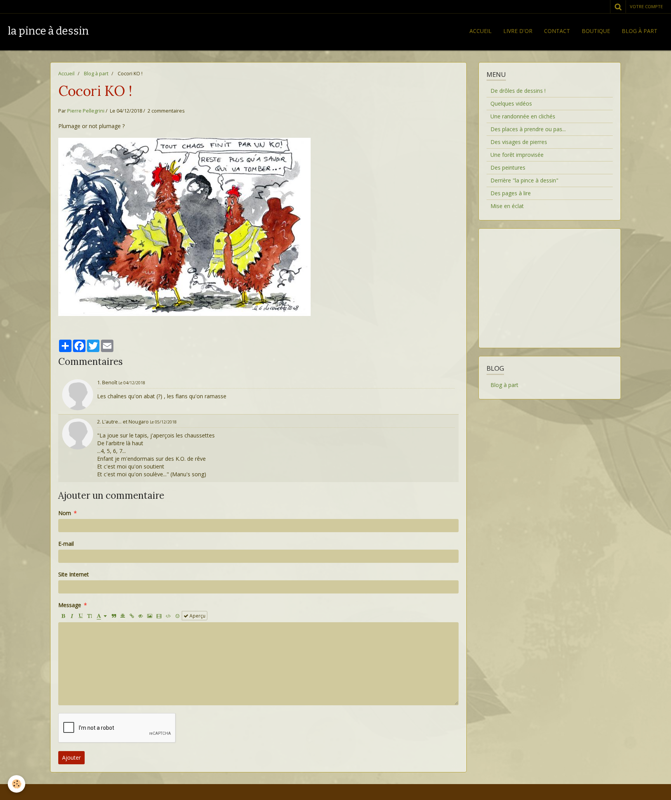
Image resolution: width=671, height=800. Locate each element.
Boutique (596, 31)
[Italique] (71, 615)
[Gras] (63, 615)
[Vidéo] (159, 615)
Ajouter (71, 757)
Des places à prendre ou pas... (528, 129)
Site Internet (73, 574)
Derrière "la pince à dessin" (524, 180)
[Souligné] (80, 615)
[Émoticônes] (177, 615)
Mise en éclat (507, 206)
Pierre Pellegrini (85, 111)
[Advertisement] (549, 283)
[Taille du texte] (89, 615)
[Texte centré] (122, 615)
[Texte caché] (140, 615)
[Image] (150, 615)
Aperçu (196, 616)
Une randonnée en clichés (522, 116)
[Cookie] (16, 784)
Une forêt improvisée (517, 154)
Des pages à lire (510, 193)
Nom (64, 513)
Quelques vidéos (511, 103)
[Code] (168, 615)
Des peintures (507, 167)
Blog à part (639, 31)
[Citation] (113, 615)
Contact (557, 31)
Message (69, 605)
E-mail (66, 543)
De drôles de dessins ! (518, 90)
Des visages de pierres (518, 142)
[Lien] (131, 615)
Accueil (480, 31)
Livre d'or (517, 31)
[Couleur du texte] (101, 615)
